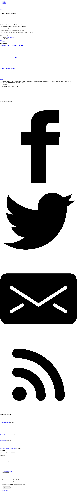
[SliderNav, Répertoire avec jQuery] (38, 51)
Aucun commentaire (16, 16)
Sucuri (6, 475)
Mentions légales (3, 476)
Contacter (4, 3)
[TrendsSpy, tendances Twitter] (4, 470)
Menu (1, 9)
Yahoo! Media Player (41, 17)
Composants (2, 16)
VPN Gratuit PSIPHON (7, 466)
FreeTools (1, 79)
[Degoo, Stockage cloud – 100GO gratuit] (4, 459)
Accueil (4, 1)
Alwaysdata (7, 474)
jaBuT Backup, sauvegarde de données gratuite (8, 448)
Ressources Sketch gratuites (5, 434)
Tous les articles (3, 86)
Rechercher (13, 452)
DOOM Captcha (3, 440)
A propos (4, 2)
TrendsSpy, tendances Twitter (5, 422)
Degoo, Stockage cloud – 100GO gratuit (9, 460)
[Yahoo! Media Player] (16, 22)
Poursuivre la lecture (5, 490)
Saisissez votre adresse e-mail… (7, 484)
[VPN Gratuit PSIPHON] (4, 465)
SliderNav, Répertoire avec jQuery (9, 57)
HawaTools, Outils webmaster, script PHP (11, 45)
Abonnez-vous (6, 487)
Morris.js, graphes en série (7, 68)
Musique (6, 16)
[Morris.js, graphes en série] (38, 63)
